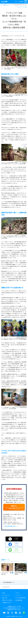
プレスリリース (20, 7)
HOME (1, 4)
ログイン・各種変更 (19, 1)
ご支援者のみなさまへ (6, 602)
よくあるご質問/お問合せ (21, 597)
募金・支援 (4, 597)
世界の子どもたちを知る (7, 600)
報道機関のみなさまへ (6, 4)
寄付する (14, 507)
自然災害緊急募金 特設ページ (11, 526)
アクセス (17, 593)
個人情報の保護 (19, 600)
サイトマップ (18, 595)
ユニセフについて (6, 595)
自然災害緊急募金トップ (9, 582)
